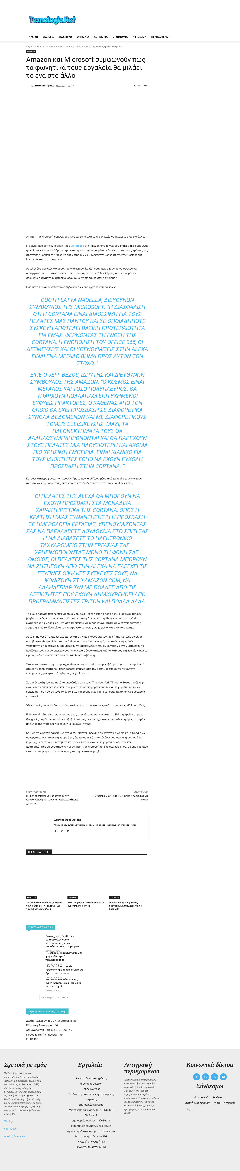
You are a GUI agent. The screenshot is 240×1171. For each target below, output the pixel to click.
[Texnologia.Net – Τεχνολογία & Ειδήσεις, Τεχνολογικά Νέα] (54, 20)
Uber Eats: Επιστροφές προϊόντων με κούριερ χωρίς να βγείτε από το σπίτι (64, 970)
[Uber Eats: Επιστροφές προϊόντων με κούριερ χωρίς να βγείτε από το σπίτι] (34, 971)
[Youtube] (223, 1077)
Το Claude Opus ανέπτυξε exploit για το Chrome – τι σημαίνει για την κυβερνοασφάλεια (44, 905)
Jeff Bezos (77, 245)
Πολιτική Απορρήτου (14, 1136)
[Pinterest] (73, 94)
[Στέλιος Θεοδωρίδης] (28, 85)
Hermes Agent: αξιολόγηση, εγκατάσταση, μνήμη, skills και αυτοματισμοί (63, 983)
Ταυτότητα (9, 1121)
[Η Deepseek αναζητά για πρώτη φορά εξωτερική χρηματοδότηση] (34, 957)
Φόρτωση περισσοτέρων (53, 997)
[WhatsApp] (81, 94)
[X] (65, 94)
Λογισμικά (40, 46)
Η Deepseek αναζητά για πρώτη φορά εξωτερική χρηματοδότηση (64, 956)
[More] (90, 94)
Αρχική (29, 46)
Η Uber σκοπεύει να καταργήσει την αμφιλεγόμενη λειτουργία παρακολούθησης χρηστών (52, 799)
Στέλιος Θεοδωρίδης (43, 85)
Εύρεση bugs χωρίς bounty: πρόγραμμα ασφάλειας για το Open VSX (125, 905)
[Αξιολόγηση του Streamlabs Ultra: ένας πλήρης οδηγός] (86, 872)
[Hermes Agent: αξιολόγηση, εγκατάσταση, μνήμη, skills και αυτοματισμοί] (34, 984)
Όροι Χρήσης (10, 1128)
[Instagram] (61, 830)
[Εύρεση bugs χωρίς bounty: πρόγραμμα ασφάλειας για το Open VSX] (128, 872)
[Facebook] (57, 94)
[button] (188, 1109)
